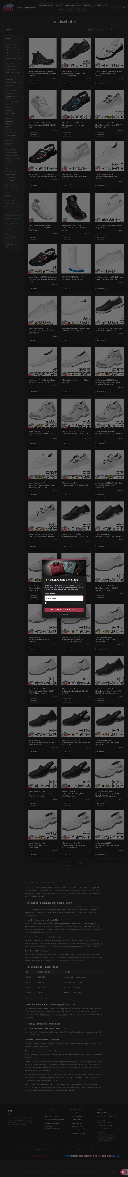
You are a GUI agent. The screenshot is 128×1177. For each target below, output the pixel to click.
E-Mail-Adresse (49, 593)
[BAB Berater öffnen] (123, 1172)
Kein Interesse (64, 614)
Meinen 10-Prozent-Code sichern (64, 610)
